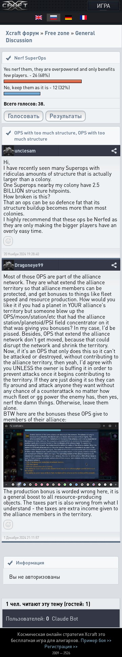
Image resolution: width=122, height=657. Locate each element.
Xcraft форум (22, 32)
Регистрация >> (61, 646)
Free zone (57, 32)
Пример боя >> (96, 640)
